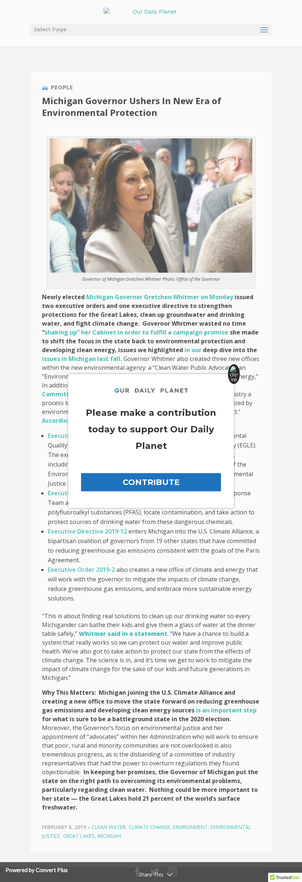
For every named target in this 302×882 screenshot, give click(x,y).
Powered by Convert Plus (37, 870)
